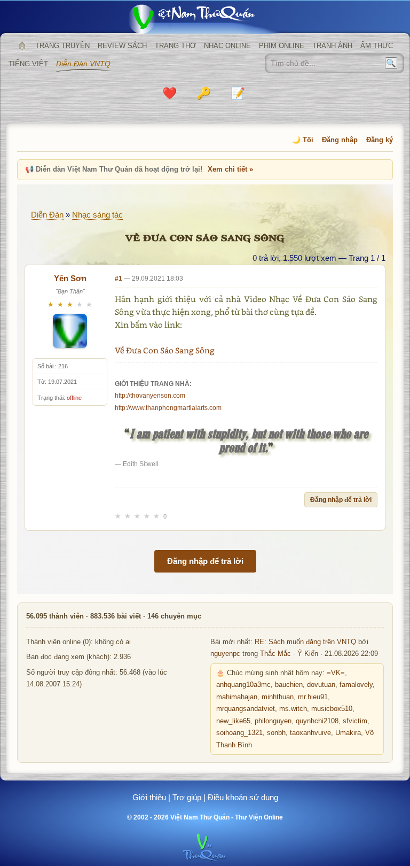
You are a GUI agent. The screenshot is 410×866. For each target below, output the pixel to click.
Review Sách (122, 46)
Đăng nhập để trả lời (341, 500)
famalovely (356, 685)
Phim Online (281, 46)
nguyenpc (225, 654)
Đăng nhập (340, 140)
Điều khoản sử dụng (243, 797)
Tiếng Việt (28, 64)
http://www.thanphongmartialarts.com (168, 408)
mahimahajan (236, 697)
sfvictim (355, 721)
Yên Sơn (70, 278)
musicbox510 (331, 709)
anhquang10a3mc (243, 685)
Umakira (348, 733)
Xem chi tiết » (230, 169)
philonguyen (273, 721)
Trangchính (22, 46)
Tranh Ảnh (332, 46)
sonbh (276, 733)
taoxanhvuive (310, 733)
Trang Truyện (62, 46)
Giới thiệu (149, 797)
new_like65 (233, 721)
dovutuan (321, 685)
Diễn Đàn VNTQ (83, 63)
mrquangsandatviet (245, 709)
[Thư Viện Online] (205, 19)
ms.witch (293, 709)
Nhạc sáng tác (97, 214)
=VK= (336, 673)
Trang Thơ (175, 46)
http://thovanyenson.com (150, 395)
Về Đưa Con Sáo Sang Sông (165, 350)
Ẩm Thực (376, 46)
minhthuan (278, 697)
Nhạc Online (227, 46)
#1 (118, 278)
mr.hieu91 (313, 697)
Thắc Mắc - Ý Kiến (289, 654)
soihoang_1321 (239, 733)
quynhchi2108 (317, 721)
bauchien (289, 685)
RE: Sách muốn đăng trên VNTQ (305, 642)
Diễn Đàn (47, 214)
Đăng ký (379, 140)
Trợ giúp (186, 797)
